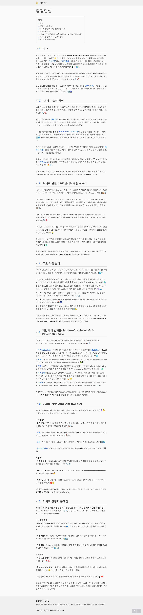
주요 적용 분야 (44, 31)
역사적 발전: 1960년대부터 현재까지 (52, 29)
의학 (91, 85)
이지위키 (43, 3)
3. (40, 183)
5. (40, 332)
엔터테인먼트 (42, 448)
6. (40, 404)
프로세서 (43, 162)
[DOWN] (139, 611)
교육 (39, 432)
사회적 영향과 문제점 (46, 39)
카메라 (54, 119)
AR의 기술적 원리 (45, 26)
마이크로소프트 (44, 350)
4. (40, 263)
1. (40, 49)
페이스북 (41, 373)
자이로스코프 (64, 131)
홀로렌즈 (95, 350)
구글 (39, 366)
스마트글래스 (65, 61)
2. (40, 100)
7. (40, 501)
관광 (39, 442)
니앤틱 (40, 382)
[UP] (134, 611)
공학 (87, 85)
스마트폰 (52, 61)
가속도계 (74, 131)
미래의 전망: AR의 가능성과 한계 (50, 37)
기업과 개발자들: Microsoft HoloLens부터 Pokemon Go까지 (60, 34)
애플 (39, 359)
